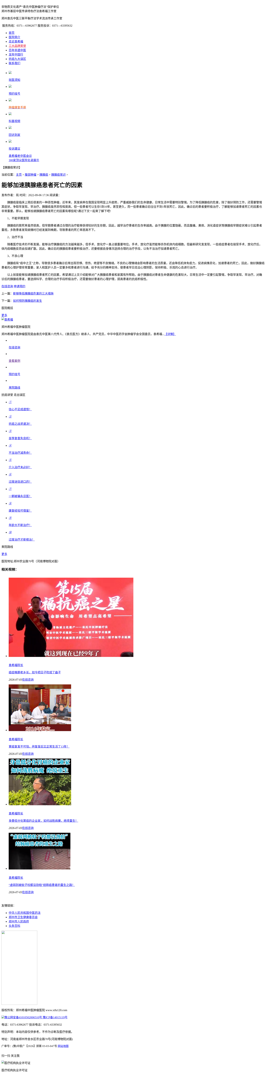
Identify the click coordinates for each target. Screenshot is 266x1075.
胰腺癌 (43, 174)
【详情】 (170, 334)
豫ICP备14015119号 (54, 1017)
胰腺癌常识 (58, 174)
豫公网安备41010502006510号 (23, 1017)
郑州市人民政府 (19, 921)
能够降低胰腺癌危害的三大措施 (33, 293)
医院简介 (14, 37)
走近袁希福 (16, 41)
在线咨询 (7, 286)
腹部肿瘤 (30, 174)
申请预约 (19, 286)
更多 (4, 315)
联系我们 (14, 63)
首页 (11, 32)
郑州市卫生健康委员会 (23, 917)
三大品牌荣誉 (17, 45)
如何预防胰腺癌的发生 (27, 300)
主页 (19, 174)
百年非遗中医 (17, 50)
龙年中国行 (16, 54)
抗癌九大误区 (17, 58)
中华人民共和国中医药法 (25, 912)
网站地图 (63, 1046)
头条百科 (14, 925)
